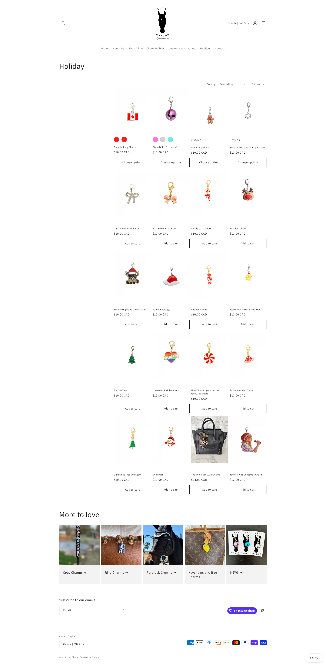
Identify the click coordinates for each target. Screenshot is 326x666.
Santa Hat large (161, 309)
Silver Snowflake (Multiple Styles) (248, 147)
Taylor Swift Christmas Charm (246, 474)
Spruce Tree (120, 390)
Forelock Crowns (159, 572)
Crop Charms (73, 572)
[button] (63, 23)
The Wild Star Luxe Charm (205, 474)
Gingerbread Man (200, 147)
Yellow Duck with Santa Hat (245, 309)
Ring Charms (114, 572)
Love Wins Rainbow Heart (167, 390)
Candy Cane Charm (201, 228)
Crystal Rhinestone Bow (127, 228)
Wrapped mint (199, 309)
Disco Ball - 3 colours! (165, 147)
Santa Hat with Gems (241, 390)
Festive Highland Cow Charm (130, 309)
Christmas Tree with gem (127, 474)
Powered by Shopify (89, 657)
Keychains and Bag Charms (202, 574)
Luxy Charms (73, 657)
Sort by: (211, 84)
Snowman (158, 474)
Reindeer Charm (238, 228)
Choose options (132, 162)
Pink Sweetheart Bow (164, 228)
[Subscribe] (123, 610)
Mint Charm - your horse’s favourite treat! (205, 392)
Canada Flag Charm (125, 147)
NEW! (234, 572)
